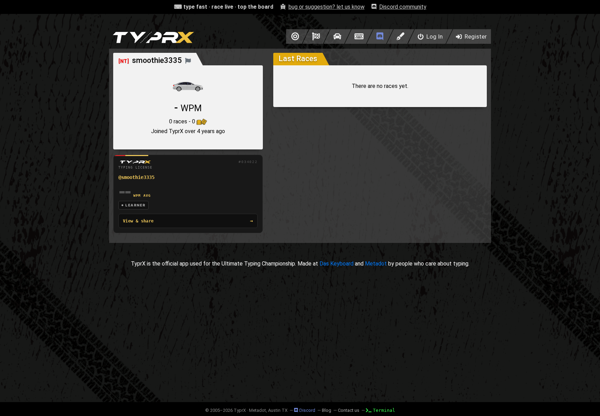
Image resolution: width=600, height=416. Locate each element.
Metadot (376, 263)
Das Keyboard (336, 263)
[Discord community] (380, 36)
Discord (307, 410)
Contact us (348, 410)
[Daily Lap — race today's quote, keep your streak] (316, 36)
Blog (326, 410)
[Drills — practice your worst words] (294, 36)
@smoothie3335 (136, 177)
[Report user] (188, 60)
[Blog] (400, 36)
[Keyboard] (359, 36)
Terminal (384, 410)
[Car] (337, 36)
